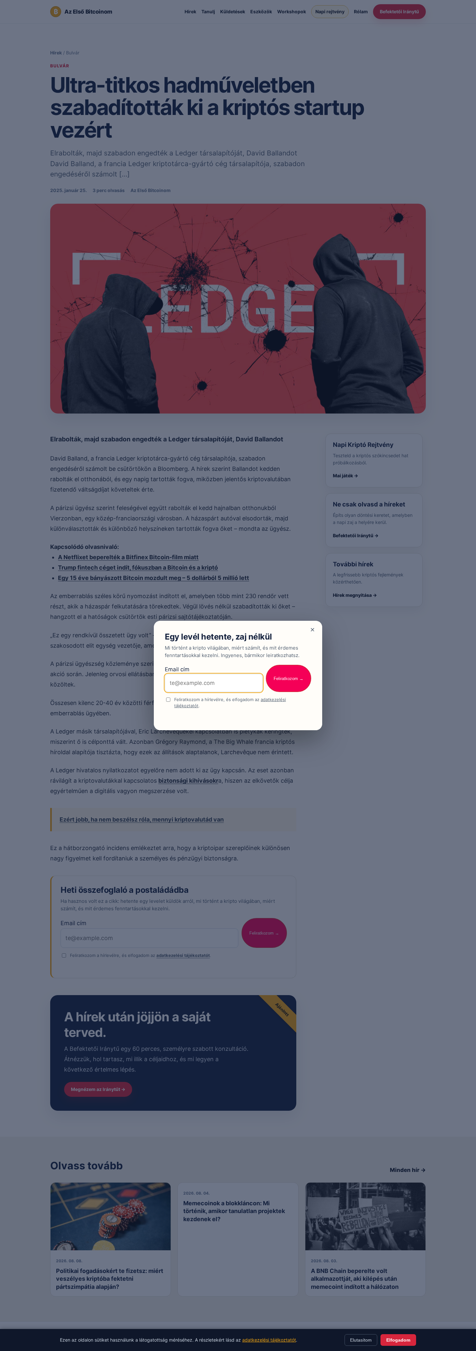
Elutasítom (361, 1340)
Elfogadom (398, 1340)
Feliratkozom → (288, 678)
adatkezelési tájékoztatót (269, 1340)
